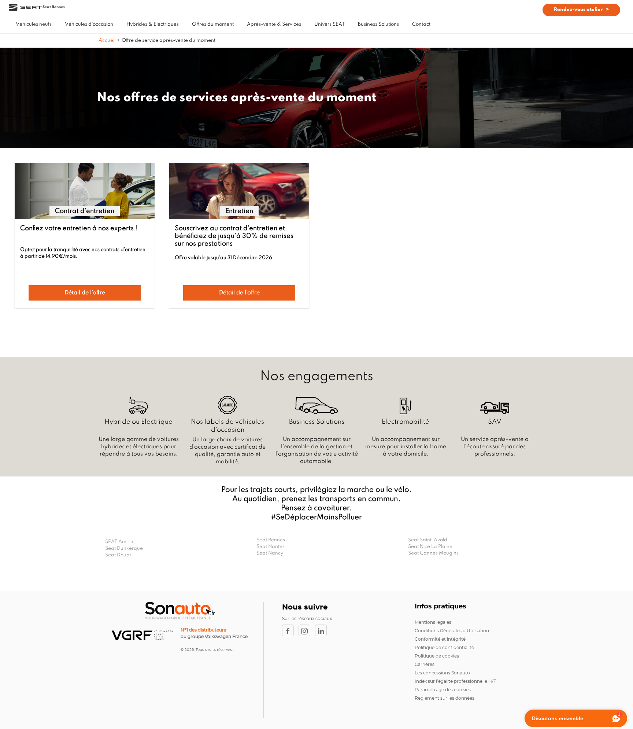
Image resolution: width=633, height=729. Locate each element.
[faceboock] (290, 630)
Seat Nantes (270, 546)
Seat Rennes (270, 540)
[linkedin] (322, 630)
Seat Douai (118, 555)
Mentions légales (433, 622)
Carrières (424, 664)
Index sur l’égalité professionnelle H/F (455, 681)
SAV (494, 422)
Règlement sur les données (444, 698)
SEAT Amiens (120, 542)
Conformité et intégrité (440, 639)
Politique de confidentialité (444, 647)
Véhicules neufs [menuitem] (34, 24)
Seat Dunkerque (124, 548)
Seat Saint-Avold (427, 540)
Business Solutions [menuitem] (378, 24)
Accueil (107, 40)
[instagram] (307, 630)
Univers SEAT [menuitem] (329, 24)
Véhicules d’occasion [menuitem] (89, 24)
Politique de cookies (437, 656)
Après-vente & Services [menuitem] (274, 24)
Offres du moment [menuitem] (213, 24)
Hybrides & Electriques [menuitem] (152, 24)
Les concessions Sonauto (442, 673)
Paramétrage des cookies (443, 690)
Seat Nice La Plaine (430, 546)
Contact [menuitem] (421, 24)
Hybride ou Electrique (138, 422)
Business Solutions (316, 422)
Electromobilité (405, 422)
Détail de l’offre (84, 293)
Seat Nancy (269, 553)
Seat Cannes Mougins (433, 553)
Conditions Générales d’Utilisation (452, 631)
